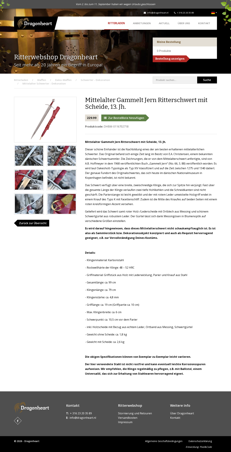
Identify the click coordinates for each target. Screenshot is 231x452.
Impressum (125, 422)
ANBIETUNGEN (142, 23)
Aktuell (164, 23)
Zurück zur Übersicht (33, 223)
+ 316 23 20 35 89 (185, 12)
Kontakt (204, 23)
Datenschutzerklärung (200, 441)
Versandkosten (127, 418)
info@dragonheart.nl (157, 12)
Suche (207, 80)
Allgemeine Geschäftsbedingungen (163, 441)
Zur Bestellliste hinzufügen (126, 118)
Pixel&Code (206, 446)
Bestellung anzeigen (170, 58)
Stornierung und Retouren (135, 413)
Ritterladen (116, 23)
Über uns (184, 23)
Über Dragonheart (182, 413)
